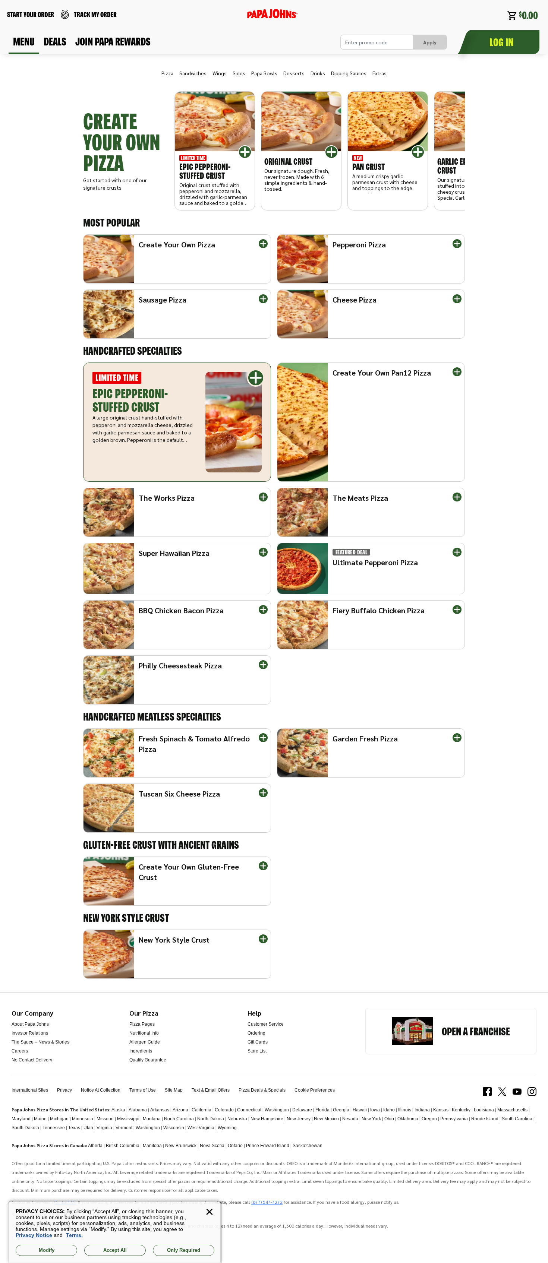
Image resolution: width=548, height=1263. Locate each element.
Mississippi (128, 1118)
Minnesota (82, 1118)
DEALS (55, 41)
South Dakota (25, 1127)
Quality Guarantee (147, 1060)
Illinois (404, 1109)
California (201, 1109)
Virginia (104, 1127)
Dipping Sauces (348, 73)
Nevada (350, 1118)
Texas (74, 1127)
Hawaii (360, 1109)
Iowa (375, 1109)
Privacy (64, 1090)
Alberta (95, 1145)
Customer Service (266, 1024)
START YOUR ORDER (30, 14)
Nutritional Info (144, 1033)
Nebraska (237, 1118)
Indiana (422, 1109)
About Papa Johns (30, 1024)
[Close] (209, 1212)
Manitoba (152, 1145)
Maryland (21, 1118)
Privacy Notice (34, 1235)
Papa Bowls (264, 73)
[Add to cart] (245, 152)
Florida (322, 1109)
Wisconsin (173, 1127)
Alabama (138, 1109)
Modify (46, 1250)
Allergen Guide (144, 1042)
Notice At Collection (100, 1090)
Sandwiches (193, 73)
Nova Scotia (212, 1145)
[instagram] (531, 1091)
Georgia (341, 1109)
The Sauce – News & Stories (40, 1042)
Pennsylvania (454, 1118)
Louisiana (484, 1109)
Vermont (124, 1127)
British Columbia (122, 1145)
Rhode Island (484, 1118)
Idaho (389, 1109)
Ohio (389, 1118)
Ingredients (140, 1051)
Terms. (74, 1235)
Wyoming (227, 1127)
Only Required (183, 1250)
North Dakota (210, 1118)
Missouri (105, 1118)
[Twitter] (502, 1091)
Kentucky (461, 1109)
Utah (88, 1127)
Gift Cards (258, 1042)
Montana (152, 1118)
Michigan (59, 1118)
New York (371, 1118)
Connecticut (249, 1109)
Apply (430, 42)
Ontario (235, 1145)
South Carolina (517, 1118)
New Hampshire (267, 1118)
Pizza (167, 73)
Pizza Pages (142, 1024)
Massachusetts (512, 1109)
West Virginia (201, 1127)
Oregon (429, 1118)
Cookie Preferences (315, 1090)
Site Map (174, 1090)
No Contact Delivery (32, 1060)
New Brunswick (180, 1145)
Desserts (294, 73)
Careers (20, 1051)
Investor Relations (30, 1033)
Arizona (180, 1109)
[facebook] (487, 1091)
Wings (219, 73)
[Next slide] (450, 150)
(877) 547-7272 (267, 1202)
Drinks (318, 73)
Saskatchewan (307, 1145)
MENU (24, 41)
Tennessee (53, 1127)
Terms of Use (142, 1090)
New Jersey (299, 1118)
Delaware (302, 1109)
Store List (257, 1051)
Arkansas (159, 1109)
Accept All (115, 1250)
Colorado (224, 1109)
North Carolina (179, 1118)
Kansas (440, 1109)
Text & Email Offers (211, 1090)
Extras (379, 73)
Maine (40, 1118)
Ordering (256, 1033)
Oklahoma (407, 1118)
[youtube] (517, 1091)
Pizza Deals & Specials (262, 1090)
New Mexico (326, 1118)
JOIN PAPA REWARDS (113, 41)
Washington (277, 1109)
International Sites (30, 1090)
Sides (239, 73)
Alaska (118, 1109)
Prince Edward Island (267, 1145)
